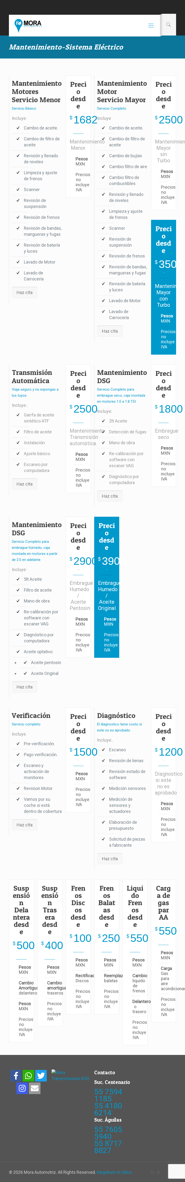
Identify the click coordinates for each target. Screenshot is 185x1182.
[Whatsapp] (28, 1076)
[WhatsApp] (152, 1172)
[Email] (34, 1088)
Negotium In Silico (114, 1172)
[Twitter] (41, 1076)
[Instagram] (22, 1088)
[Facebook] (16, 1076)
